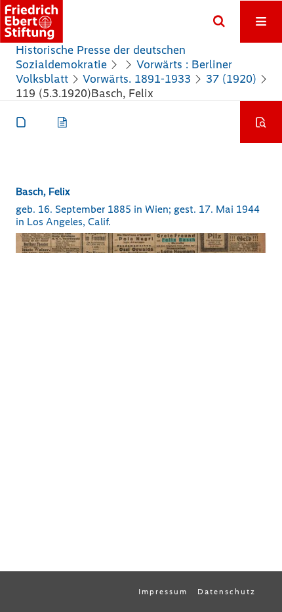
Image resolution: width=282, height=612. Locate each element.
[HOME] (31, 21)
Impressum (163, 591)
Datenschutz (226, 591)
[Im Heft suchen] (261, 122)
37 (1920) (231, 79)
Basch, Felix (43, 191)
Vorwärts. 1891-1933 (137, 79)
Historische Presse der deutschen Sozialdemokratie (101, 57)
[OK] (219, 22)
